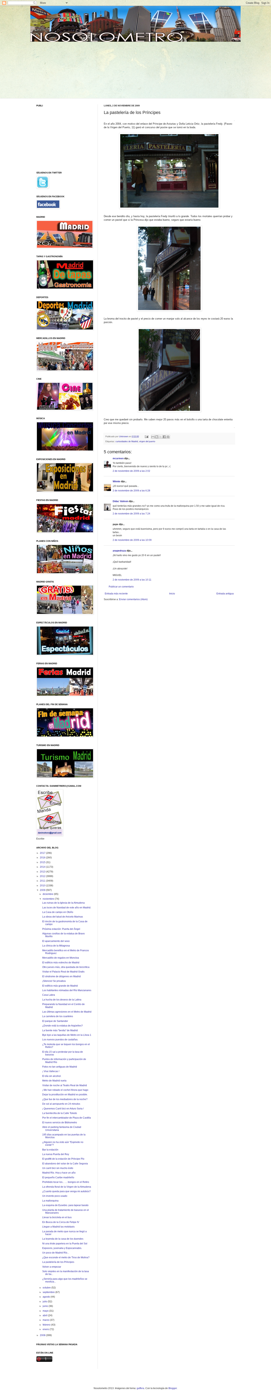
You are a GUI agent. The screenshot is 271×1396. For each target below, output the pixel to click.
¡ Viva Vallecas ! (50, 1071)
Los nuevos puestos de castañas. (60, 1039)
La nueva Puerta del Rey (55, 1154)
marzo (46, 1320)
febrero (47, 1324)
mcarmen (118, 458)
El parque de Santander (55, 1021)
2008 (43, 1335)
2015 (43, 862)
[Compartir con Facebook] (164, 437)
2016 (43, 857)
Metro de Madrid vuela (54, 1080)
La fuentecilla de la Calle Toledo (59, 1113)
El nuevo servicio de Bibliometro (59, 1122)
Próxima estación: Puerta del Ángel (61, 929)
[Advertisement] (66, 69)
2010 (43, 885)
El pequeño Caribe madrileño (58, 1177)
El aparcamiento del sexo (56, 941)
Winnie (116, 481)
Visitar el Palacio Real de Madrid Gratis (63, 971)
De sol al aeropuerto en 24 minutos (61, 1103)
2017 (43, 853)
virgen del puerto (147, 441)
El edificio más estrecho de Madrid (60, 962)
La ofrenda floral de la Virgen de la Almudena (66, 1186)
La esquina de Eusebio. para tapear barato (65, 1205)
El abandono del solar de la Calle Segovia (65, 1163)
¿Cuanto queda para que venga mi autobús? (66, 1191)
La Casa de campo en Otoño (57, 912)
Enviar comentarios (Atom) (133, 599)
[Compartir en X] (160, 437)
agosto (47, 1296)
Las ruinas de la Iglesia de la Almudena (63, 902)
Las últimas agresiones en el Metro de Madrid (66, 1011)
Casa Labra (48, 995)
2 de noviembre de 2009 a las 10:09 (132, 540)
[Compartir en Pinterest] (168, 437)
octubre (47, 1287)
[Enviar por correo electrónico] (153, 437)
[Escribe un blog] (157, 437)
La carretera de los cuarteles (57, 1016)
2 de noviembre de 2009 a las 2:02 (131, 471)
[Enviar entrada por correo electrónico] (146, 436)
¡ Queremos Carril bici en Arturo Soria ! (63, 1108)
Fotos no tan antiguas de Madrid (59, 1066)
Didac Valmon (120, 501)
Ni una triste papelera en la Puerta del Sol (64, 1243)
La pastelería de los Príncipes (58, 1262)
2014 (43, 867)
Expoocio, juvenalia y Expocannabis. (62, 1248)
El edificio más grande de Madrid (60, 985)
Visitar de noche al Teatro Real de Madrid (64, 1085)
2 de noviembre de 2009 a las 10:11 (132, 579)
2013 (43, 871)
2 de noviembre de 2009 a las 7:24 (131, 513)
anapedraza (119, 550)
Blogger (172, 1388)
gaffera (140, 1388)
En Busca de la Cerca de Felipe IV (60, 1222)
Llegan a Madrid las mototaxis (58, 1226)
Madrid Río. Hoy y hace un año (59, 1172)
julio (45, 1301)
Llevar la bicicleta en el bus (57, 1217)
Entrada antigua (225, 593)
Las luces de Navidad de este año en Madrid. (66, 907)
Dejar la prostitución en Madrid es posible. (65, 1094)
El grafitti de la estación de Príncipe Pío (63, 1158)
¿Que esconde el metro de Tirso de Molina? (65, 1257)
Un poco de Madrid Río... (55, 1252)
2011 (43, 880)
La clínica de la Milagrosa (56, 945)
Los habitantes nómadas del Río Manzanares (66, 990)
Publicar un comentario (121, 586)
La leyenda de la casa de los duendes (62, 1238)
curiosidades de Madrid (126, 441)
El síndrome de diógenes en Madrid (61, 976)
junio (46, 1306)
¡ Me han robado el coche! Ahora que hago (65, 1090)
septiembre (49, 1292)
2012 (43, 876)
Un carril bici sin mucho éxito (57, 1168)
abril (45, 1315)
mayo (46, 1310)
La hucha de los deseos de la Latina (61, 999)
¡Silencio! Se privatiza (54, 981)
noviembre (49, 898)
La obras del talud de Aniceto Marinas (62, 916)
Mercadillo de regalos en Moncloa (60, 957)
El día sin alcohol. (51, 1076)
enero (46, 1329)
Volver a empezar (51, 1266)
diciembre (48, 894)
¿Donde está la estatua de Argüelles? (62, 1025)
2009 (43, 890)
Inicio (172, 593)
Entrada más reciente (116, 593)
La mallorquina (50, 1200)
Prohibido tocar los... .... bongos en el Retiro (65, 1182)
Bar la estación (50, 1149)
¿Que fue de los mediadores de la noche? (64, 1099)
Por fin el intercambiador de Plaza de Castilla (66, 1117)
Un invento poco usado (54, 1196)
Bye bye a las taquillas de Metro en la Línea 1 (66, 1035)
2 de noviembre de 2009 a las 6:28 (131, 490)
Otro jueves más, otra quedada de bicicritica (65, 967)
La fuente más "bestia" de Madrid (60, 1030)
